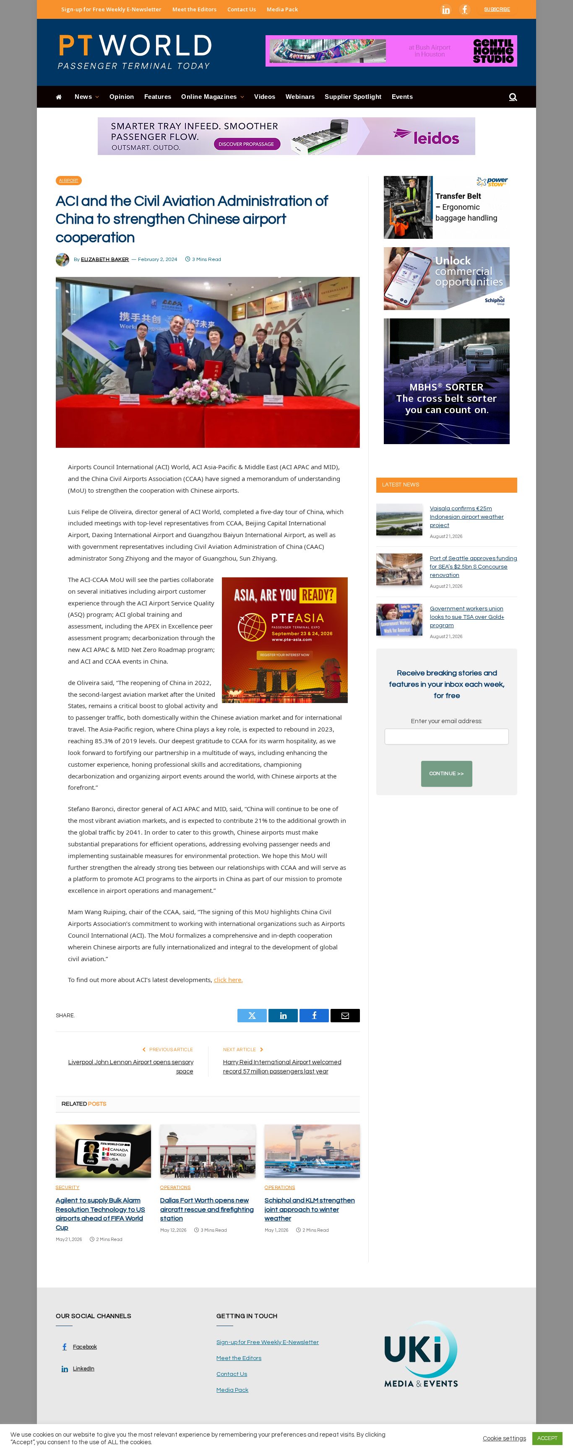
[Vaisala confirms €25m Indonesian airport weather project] (399, 519)
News (83, 96)
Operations (175, 1187)
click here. (228, 979)
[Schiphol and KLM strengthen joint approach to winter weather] (312, 1151)
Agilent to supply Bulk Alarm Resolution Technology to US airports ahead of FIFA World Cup (100, 1214)
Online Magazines (209, 96)
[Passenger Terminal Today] (140, 52)
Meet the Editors (194, 9)
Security (67, 1187)
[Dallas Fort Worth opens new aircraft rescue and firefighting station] (207, 1151)
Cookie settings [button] (504, 1438)
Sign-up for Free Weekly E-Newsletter (111, 9)
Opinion (121, 96)
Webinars (300, 96)
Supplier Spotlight (353, 96)
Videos (265, 96)
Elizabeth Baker (105, 259)
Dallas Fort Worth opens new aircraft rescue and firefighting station (207, 1209)
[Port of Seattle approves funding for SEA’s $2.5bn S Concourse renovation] (399, 569)
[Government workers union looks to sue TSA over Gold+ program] (399, 620)
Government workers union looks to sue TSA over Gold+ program (467, 617)
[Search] (512, 97)
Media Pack (282, 9)
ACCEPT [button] (547, 1438)
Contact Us (241, 9)
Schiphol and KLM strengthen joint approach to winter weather (310, 1209)
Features (158, 96)
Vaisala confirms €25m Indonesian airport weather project (467, 517)
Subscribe (497, 9)
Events (402, 96)
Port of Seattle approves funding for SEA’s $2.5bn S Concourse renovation (473, 567)
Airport (68, 180)
